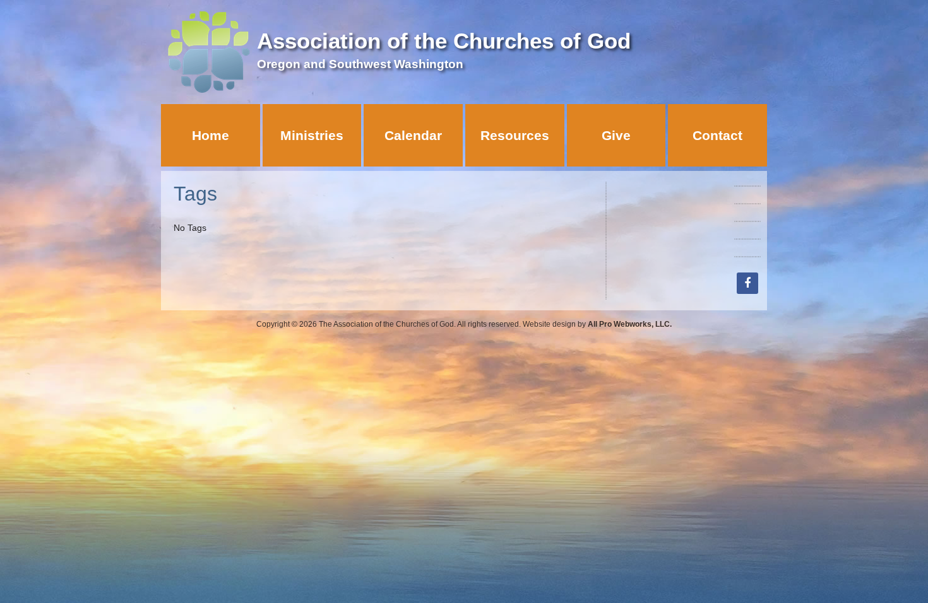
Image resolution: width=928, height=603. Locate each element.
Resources (514, 135)
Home (210, 135)
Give (616, 135)
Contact (717, 135)
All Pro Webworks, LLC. (630, 324)
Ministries (311, 135)
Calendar (413, 135)
